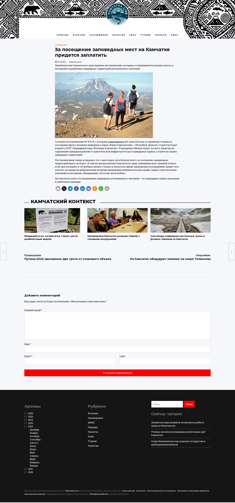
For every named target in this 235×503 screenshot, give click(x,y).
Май (32, 452)
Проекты (161, 35)
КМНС (174, 35)
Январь (34, 465)
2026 (30, 413)
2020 (30, 472)
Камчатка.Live (75, 62)
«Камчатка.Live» (72, 491)
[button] (58, 188)
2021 (30, 468)
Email (28, 356)
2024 (30, 419)
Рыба (132, 35)
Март (33, 459)
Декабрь (34, 429)
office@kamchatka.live (99, 494)
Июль (33, 446)
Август (34, 442)
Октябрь (34, 436)
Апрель (34, 455)
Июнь (33, 449)
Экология (118, 35)
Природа (63, 35)
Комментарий (33, 310)
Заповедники (98, 35)
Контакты (140, 491)
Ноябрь (34, 432)
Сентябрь (35, 439)
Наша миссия (128, 491)
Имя (27, 344)
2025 (30, 416)
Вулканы (79, 35)
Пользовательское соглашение (161, 491)
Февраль (34, 462)
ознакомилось (116, 141)
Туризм (145, 35)
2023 (30, 423)
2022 (30, 426)
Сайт (122, 356)
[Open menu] (25, 14)
